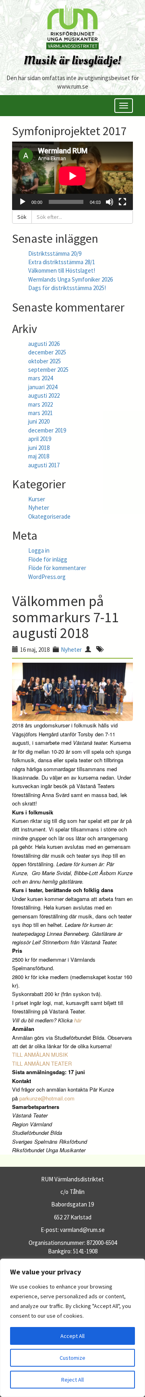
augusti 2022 (44, 395)
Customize (72, 1357)
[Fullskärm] (122, 202)
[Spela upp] (23, 202)
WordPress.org (47, 577)
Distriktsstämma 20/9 (54, 253)
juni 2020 (39, 421)
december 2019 (47, 430)
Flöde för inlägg (47, 559)
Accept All (72, 1336)
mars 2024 (40, 378)
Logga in (39, 550)
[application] (72, 176)
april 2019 (39, 439)
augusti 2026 (44, 344)
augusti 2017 (44, 465)
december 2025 (47, 352)
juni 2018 (39, 448)
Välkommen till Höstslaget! (61, 270)
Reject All (72, 1379)
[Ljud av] (110, 202)
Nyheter (38, 507)
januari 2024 (42, 387)
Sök (22, 216)
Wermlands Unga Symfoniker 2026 (70, 279)
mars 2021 (40, 413)
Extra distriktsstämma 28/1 (61, 262)
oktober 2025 (44, 361)
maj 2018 (38, 456)
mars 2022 (40, 404)
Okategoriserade (49, 516)
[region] (72, 1328)
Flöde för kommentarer (57, 568)
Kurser (36, 499)
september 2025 (48, 369)
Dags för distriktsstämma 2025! (67, 288)
